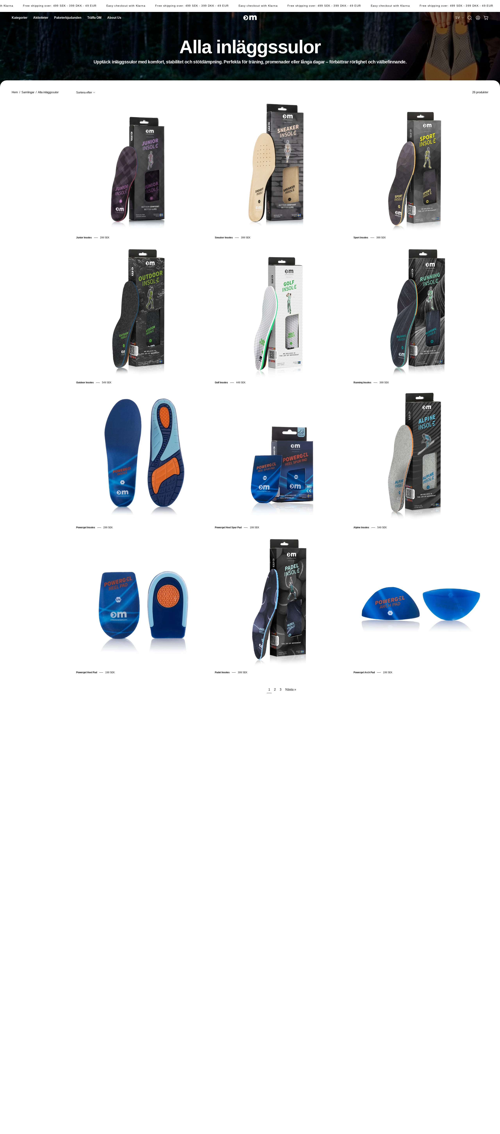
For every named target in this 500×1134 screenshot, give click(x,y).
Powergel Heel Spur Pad (228, 527)
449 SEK (241, 382)
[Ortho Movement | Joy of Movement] (250, 17)
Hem (15, 92)
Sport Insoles (361, 237)
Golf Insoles (221, 382)
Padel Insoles (222, 672)
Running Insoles (362, 382)
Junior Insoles (84, 237)
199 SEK (254, 527)
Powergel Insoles (85, 527)
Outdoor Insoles (85, 382)
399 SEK (245, 237)
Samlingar (27, 92)
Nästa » (290, 689)
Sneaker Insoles (224, 237)
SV (457, 17)
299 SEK (104, 237)
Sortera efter (84, 92)
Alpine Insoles (361, 527)
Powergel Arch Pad (364, 672)
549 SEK (106, 382)
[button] (114, 18)
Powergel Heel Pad (86, 672)
